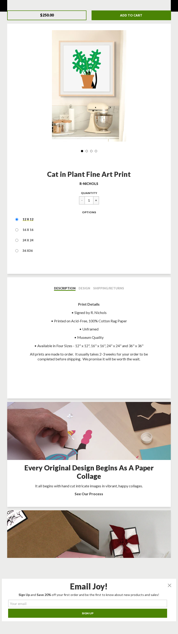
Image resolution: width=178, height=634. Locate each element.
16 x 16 (27, 230)
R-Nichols (88, 184)
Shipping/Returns (108, 288)
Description (65, 288)
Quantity (89, 193)
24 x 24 (27, 240)
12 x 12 (27, 219)
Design (84, 288)
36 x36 (27, 250)
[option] (89, 86)
